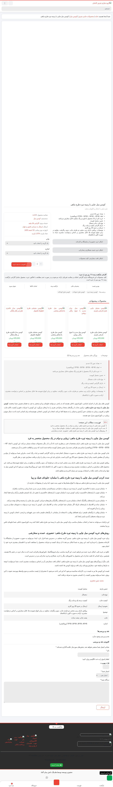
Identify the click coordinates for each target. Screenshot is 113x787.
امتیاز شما (105, 671)
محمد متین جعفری (97, 581)
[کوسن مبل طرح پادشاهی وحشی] (56, 318)
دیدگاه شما (104, 680)
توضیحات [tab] (104, 355)
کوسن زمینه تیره (92, 292)
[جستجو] (3, 8)
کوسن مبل (73, 16)
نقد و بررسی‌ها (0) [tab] (73, 355)
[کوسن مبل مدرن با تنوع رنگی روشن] (77, 318)
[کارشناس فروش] (109, 777)
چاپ (47, 239)
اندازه (47, 249)
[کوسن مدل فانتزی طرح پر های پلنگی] (14, 318)
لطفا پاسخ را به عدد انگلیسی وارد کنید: (95, 659)
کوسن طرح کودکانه (64, 292)
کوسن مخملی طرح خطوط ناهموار (35, 333)
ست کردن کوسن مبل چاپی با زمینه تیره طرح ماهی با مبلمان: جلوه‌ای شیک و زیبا (79, 428)
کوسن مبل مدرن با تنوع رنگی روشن (77, 333)
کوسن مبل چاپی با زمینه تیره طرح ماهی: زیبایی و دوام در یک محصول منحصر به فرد (77, 426)
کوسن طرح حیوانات (79, 292)
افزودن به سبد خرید (19, 264)
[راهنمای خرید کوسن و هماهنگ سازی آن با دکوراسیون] (93, 744)
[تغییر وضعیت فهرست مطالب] (104, 422)
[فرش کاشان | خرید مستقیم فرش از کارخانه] (102, 3)
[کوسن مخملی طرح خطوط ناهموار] (35, 318)
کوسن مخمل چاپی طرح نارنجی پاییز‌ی (98, 333)
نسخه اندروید (55, 765)
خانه (96, 16)
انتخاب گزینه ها (98, 345)
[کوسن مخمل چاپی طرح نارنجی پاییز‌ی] (98, 318)
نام (107, 651)
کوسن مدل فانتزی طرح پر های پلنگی (14, 333)
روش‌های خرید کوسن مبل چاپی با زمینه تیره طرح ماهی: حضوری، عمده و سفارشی (78, 431)
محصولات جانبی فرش (86, 16)
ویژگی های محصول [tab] (90, 355)
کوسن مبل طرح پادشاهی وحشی (56, 333)
